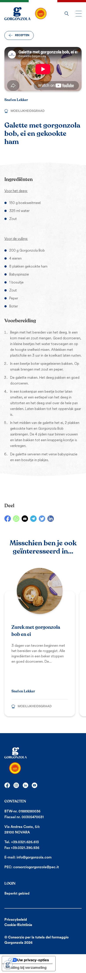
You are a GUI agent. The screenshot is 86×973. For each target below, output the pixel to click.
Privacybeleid (15, 919)
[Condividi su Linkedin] (50, 518)
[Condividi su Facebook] (7, 518)
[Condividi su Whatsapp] (16, 518)
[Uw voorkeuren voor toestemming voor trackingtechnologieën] (8, 965)
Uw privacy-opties (33, 960)
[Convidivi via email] (25, 518)
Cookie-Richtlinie (18, 925)
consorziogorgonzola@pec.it (36, 867)
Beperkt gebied (17, 893)
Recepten (22, 35)
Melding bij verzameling (26, 967)
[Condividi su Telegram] (33, 518)
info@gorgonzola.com (34, 857)
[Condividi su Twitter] (42, 518)
